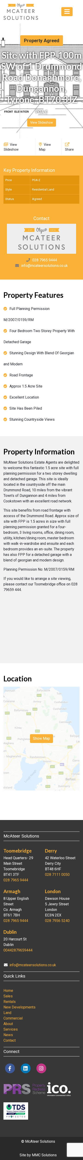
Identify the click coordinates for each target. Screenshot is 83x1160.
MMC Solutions (44, 1155)
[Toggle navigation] (67, 11)
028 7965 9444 (44, 260)
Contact (9, 1040)
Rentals (9, 1001)
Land (7, 1013)
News (8, 1035)
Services (10, 1029)
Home (8, 990)
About (8, 1024)
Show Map (41, 738)
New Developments (19, 1007)
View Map (45, 147)
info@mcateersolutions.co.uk (44, 265)
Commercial (13, 1018)
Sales (8, 996)
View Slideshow (41, 122)
